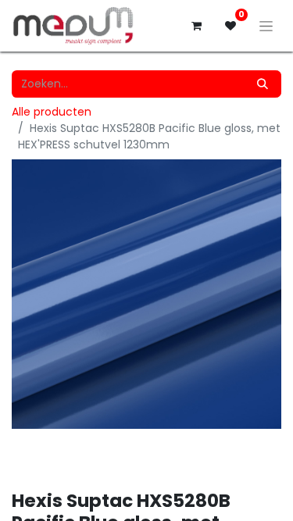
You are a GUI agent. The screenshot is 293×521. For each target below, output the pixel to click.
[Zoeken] (262, 84)
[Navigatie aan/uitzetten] (266, 25)
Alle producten (51, 112)
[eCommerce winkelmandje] (196, 26)
